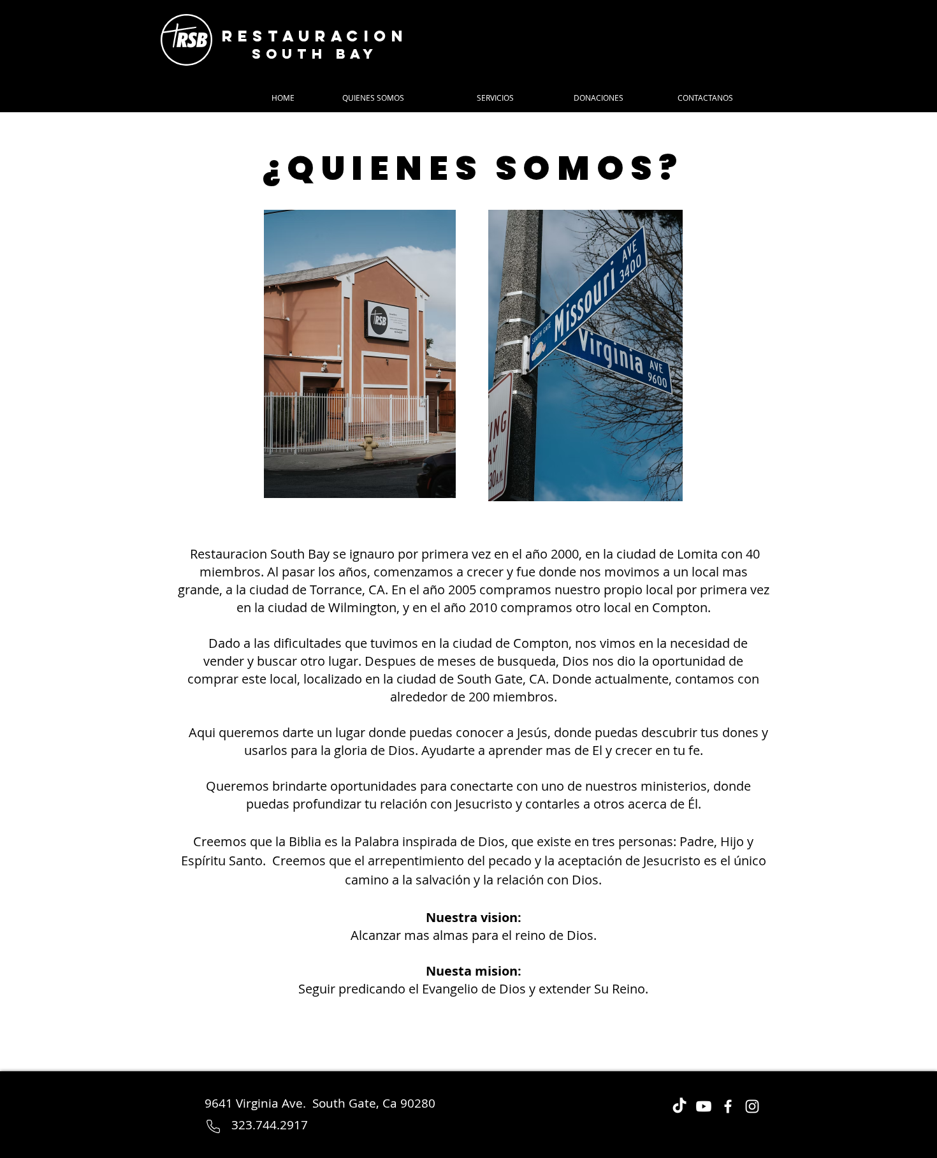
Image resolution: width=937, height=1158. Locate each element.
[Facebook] (728, 1106)
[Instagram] (752, 1106)
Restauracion (315, 35)
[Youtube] (704, 1106)
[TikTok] (679, 1106)
